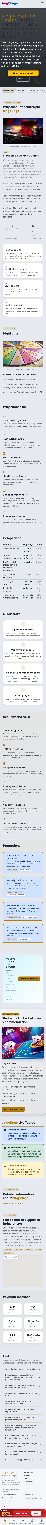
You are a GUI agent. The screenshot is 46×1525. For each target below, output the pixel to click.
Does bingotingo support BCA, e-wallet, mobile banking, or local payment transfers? (19, 1377)
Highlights (21, 90)
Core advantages (9, 90)
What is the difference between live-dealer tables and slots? (21, 1386)
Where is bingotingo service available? (22, 1369)
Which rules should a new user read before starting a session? (20, 1436)
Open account (7, 1498)
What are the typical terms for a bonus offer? (21, 1394)
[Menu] (42, 3)
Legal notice (28, 1484)
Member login (23, 78)
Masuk (36, 1513)
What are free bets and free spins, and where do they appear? (22, 1445)
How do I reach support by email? (19, 1460)
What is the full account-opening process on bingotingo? (19, 1418)
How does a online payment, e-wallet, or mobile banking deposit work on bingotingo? (21, 1427)
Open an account (23, 73)
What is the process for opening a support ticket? (19, 1410)
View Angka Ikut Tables (13, 1109)
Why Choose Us (33, 90)
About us (27, 1475)
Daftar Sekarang (21, 1513)
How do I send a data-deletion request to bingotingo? (21, 1453)
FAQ (3, 1506)
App (3, 1504)
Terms (26, 1478)
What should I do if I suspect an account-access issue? (18, 1402)
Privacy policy (28, 1481)
